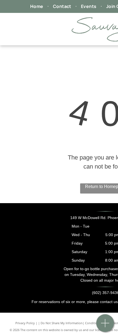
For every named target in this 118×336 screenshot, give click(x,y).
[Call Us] (105, 326)
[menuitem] (37, 6)
